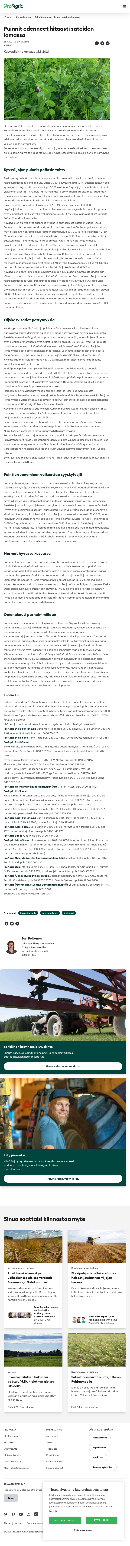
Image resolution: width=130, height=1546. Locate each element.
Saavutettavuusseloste (39, 1523)
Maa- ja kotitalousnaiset (16, 1467)
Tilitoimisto (51, 1448)
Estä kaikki (101, 1520)
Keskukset (9, 1442)
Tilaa (11, 1498)
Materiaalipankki (12, 1455)
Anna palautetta (12, 1461)
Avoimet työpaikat (103, 1467)
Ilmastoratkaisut (54, 1467)
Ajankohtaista (23, 17)
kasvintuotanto (28, 912)
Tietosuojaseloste (12, 1523)
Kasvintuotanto (54, 1455)
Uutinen (8, 44)
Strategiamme (11, 1436)
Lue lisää (53, 1511)
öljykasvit (69, 912)
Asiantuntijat (100, 1437)
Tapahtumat (99, 1447)
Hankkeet (98, 1457)
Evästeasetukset (83, 1530)
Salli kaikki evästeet (65, 1520)
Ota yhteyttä (10, 1448)
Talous (49, 1442)
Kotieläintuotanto (55, 1461)
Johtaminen (52, 1436)
